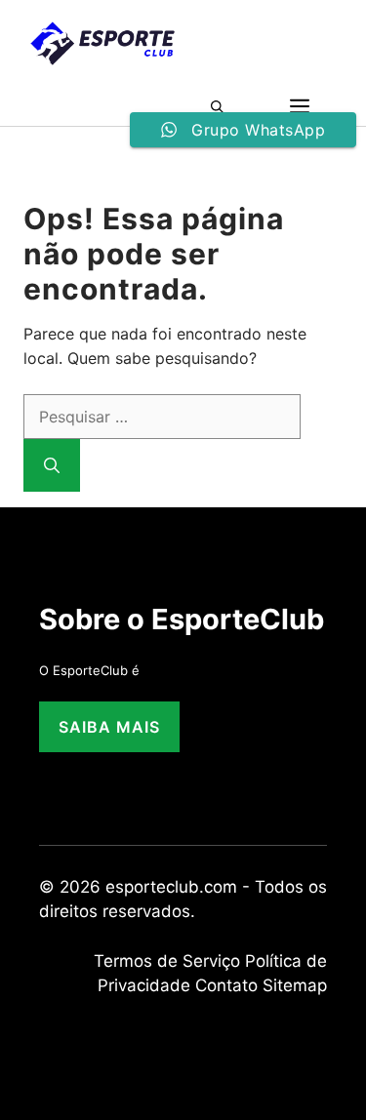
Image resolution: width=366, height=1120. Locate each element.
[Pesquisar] (51, 465)
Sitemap (295, 985)
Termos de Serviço (167, 961)
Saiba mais (109, 727)
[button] (223, 106)
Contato (226, 985)
